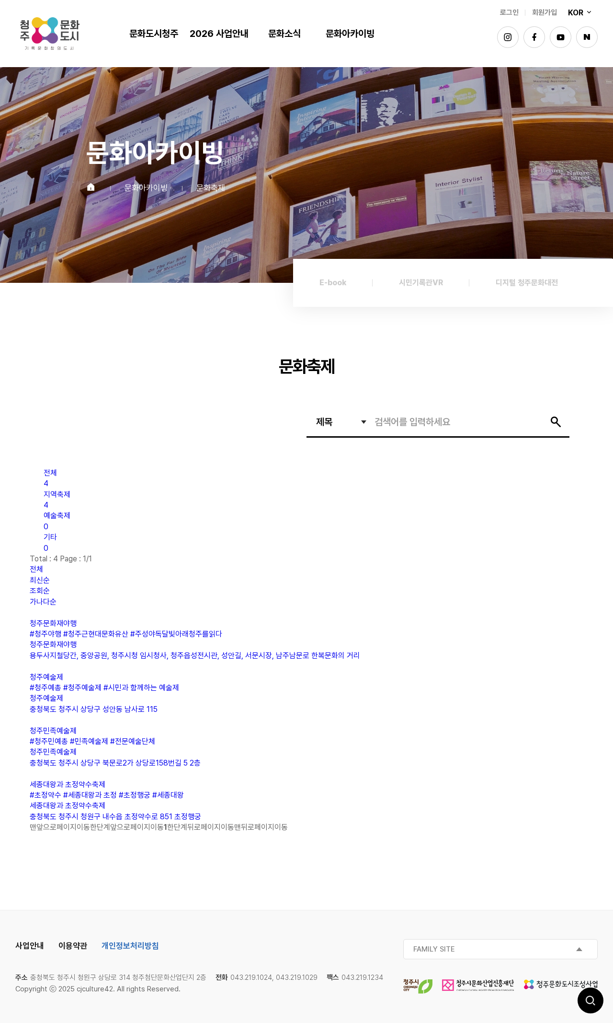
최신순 (40, 580)
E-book (332, 282)
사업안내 (29, 946)
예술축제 (57, 521)
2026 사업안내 (219, 33)
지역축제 (57, 500)
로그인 (509, 12)
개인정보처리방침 (130, 946)
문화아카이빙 (350, 33)
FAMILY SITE (434, 949)
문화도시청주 (49, 33)
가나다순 (43, 601)
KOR (576, 12)
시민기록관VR (421, 282)
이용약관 (72, 946)
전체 (50, 478)
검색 (590, 1000)
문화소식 (284, 33)
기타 (50, 542)
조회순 (40, 590)
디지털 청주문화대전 (527, 282)
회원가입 (544, 12)
